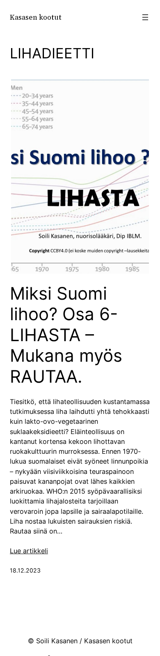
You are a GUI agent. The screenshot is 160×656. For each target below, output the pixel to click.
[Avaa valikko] (145, 17)
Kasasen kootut (36, 17)
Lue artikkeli (29, 551)
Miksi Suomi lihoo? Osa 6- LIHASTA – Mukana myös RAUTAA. (66, 335)
